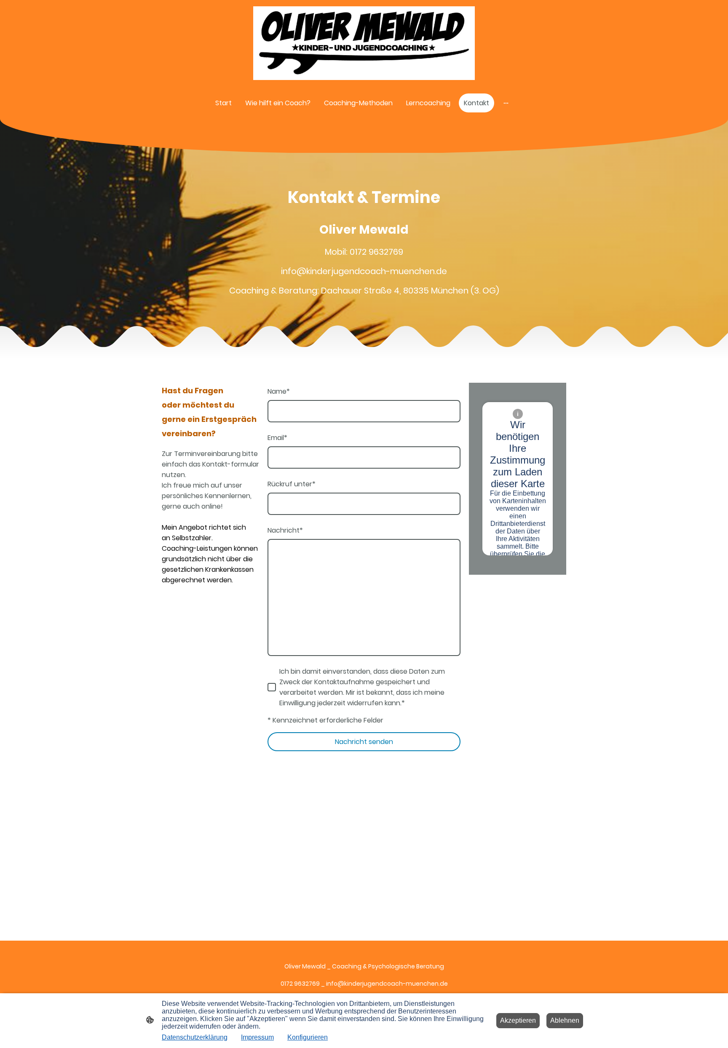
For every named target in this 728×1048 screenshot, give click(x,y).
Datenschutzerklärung (195, 1037)
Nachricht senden (364, 742)
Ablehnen (564, 1020)
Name (279, 391)
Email (277, 438)
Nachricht (285, 530)
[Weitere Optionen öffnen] (506, 103)
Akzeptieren (518, 1020)
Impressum (257, 1037)
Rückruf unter (292, 484)
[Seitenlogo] (364, 43)
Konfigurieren (307, 1037)
